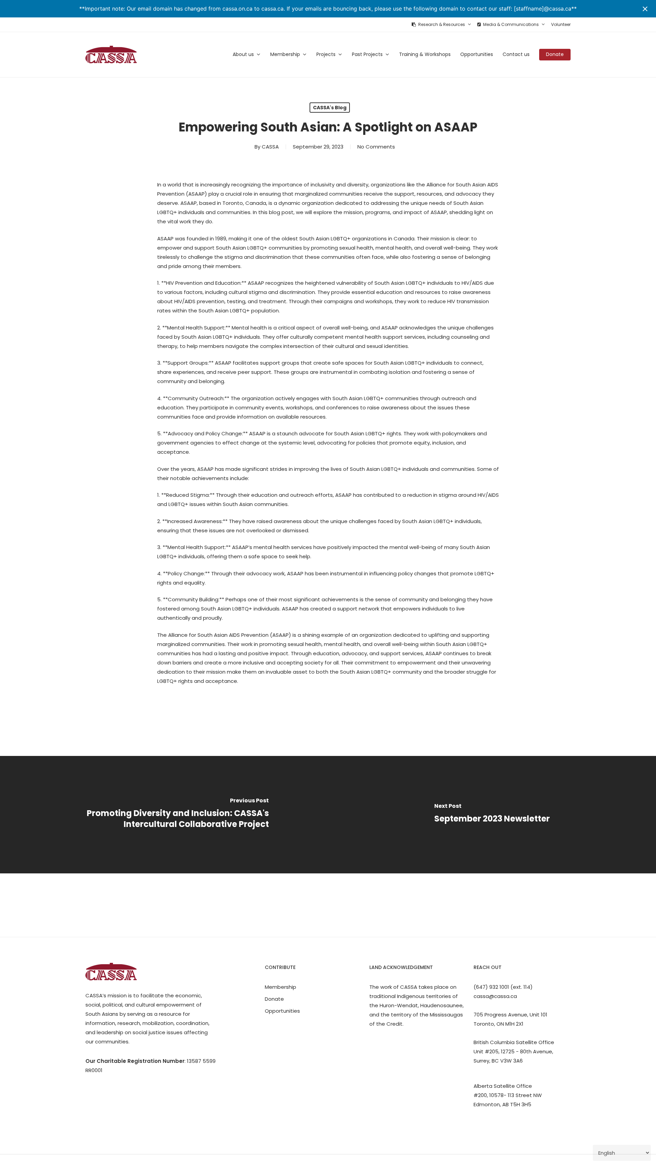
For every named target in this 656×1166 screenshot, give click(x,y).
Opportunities (282, 1010)
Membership (280, 987)
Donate (274, 998)
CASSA (270, 146)
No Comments (376, 146)
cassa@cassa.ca (495, 996)
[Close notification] (645, 9)
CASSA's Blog (329, 107)
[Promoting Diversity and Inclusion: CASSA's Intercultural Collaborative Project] (164, 814)
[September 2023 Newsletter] (492, 814)
